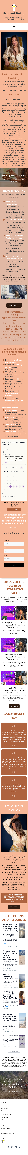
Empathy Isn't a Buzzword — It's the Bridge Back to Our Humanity (10, 927)
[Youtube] (19, 1147)
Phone (5, 555)
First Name (6, 540)
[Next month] (21, 467)
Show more (7, 462)
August (12, 467)
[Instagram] (12, 1147)
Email (5, 547)
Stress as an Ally (10, 1036)
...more (4, 943)
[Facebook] (8, 1147)
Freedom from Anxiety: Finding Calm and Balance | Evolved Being (10, 955)
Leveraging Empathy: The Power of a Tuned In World (10, 995)
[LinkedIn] (16, 1147)
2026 (16, 467)
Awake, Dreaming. (7, 976)
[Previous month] (6, 467)
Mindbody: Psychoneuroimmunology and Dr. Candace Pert (10, 1017)
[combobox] (14, 496)
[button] (14, 26)
